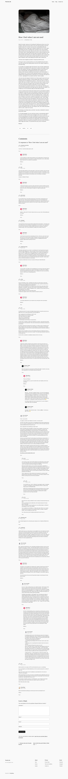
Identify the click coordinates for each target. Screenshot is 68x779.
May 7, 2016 (23, 168)
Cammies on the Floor (25, 145)
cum (20, 128)
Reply (19, 151)
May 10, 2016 (26, 459)
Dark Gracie (23, 195)
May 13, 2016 (23, 688)
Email (20, 721)
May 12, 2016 (28, 376)
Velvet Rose (23, 687)
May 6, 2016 (21, 39)
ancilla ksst (23, 527)
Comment (21, 705)
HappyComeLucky (24, 246)
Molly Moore (27, 39)
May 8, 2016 (25, 416)
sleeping (24, 128)
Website (20, 726)
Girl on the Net (25, 415)
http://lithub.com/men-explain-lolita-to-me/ (27, 452)
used (31, 128)
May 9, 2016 (29, 632)
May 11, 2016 (26, 366)
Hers (31, 39)
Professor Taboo (27, 365)
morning (25, 113)
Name (20, 717)
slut (27, 128)
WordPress (12, 773)
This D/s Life (8, 1)
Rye (21, 167)
